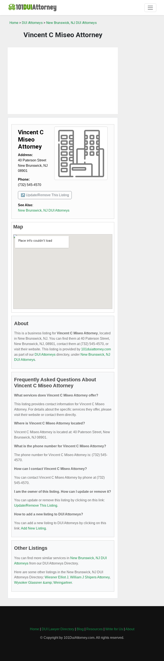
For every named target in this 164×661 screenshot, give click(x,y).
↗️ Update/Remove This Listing (45, 195)
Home (13, 23)
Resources (94, 629)
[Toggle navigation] (150, 7)
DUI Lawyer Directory (58, 629)
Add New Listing (33, 528)
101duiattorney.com (96, 349)
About (129, 629)
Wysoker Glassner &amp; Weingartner (43, 582)
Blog (80, 629)
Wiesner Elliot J (56, 577)
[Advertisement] (62, 81)
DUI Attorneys (32, 23)
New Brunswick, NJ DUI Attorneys (71, 23)
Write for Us (114, 629)
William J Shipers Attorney (90, 577)
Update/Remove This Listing (35, 505)
